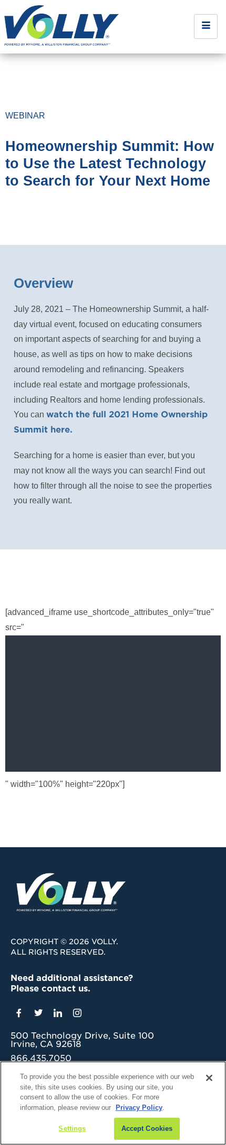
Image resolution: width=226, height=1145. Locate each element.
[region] (113, 1103)
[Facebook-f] (19, 1012)
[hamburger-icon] (206, 26)
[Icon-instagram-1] (77, 1012)
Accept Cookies (147, 1128)
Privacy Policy (139, 1107)
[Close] (209, 1077)
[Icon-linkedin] (57, 1012)
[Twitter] (38, 1012)
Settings (72, 1128)
